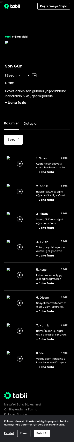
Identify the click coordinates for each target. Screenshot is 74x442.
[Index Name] (20, 163)
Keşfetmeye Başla (53, 6)
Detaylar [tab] (31, 123)
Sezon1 (13, 139)
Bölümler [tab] (11, 123)
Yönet (24, 433)
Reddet (9, 433)
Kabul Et (41, 433)
